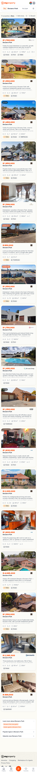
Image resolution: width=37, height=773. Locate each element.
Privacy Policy (5, 763)
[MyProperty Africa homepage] (18, 756)
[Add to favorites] (33, 20)
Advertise (4, 760)
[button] (18, 47)
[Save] (26, 15)
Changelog (12, 760)
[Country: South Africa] (32, 3)
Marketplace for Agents (25, 760)
